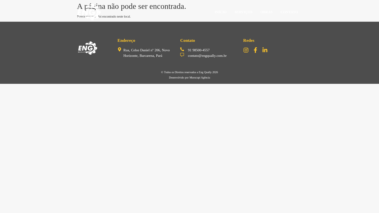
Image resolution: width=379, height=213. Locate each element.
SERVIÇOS (243, 12)
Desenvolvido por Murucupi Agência (189, 77)
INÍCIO (221, 12)
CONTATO (289, 12)
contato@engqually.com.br (207, 56)
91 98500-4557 (199, 50)
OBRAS (266, 12)
